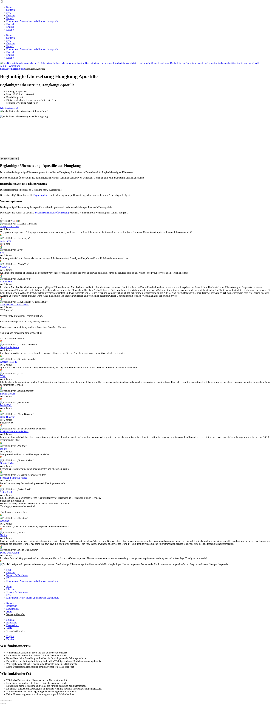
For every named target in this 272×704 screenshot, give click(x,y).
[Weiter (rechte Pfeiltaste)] (4, 703)
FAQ (8, 12)
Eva (2, 252)
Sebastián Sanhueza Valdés (13, 477)
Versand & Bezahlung (17, 575)
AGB (9, 611)
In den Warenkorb (9, 159)
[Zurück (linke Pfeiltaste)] (1, 703)
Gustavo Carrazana (9, 226)
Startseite (10, 10)
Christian (4, 520)
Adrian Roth (6, 281)
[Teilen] (7, 700)
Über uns (10, 15)
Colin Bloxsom (7, 417)
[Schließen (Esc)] (10, 700)
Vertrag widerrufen (15, 614)
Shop (8, 7)
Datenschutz (12, 608)
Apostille (9, 68)
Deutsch (10, 24)
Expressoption (40, 195)
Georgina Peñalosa (9, 347)
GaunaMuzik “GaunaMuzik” (14, 304)
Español (10, 29)
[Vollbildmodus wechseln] (4, 700)
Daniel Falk (6, 405)
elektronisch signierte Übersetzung (52, 212)
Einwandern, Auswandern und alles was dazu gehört (32, 21)
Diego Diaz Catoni (9, 552)
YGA (3, 376)
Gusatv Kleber (7, 463)
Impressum (11, 606)
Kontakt (10, 18)
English (10, 27)
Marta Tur (5, 267)
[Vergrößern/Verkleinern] (1, 700)
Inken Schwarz (7, 393)
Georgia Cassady (8, 362)
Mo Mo (4, 448)
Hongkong (19, 68)
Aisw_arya (5, 241)
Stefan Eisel (6, 492)
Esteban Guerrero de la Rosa (14, 431)
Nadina (3, 535)
